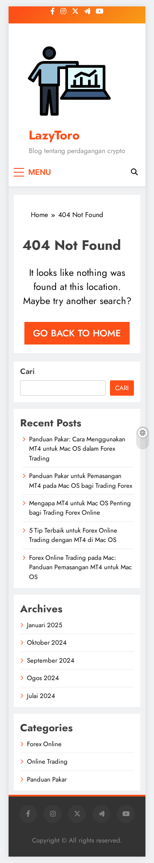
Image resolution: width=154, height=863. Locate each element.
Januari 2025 (44, 625)
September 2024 (50, 660)
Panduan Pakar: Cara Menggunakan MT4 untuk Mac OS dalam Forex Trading (77, 448)
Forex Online (44, 744)
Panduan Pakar (47, 779)
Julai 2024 (41, 696)
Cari (27, 371)
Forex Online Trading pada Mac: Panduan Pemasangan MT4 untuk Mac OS (80, 567)
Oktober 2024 (47, 642)
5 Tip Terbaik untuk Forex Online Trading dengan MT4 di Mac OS (73, 535)
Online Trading (47, 761)
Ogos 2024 (43, 678)
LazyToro (54, 135)
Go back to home (77, 333)
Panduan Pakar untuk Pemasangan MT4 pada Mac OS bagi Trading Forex (80, 480)
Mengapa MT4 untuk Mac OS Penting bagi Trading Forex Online (80, 507)
